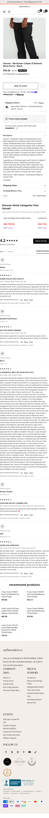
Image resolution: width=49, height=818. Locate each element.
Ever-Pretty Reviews (11, 687)
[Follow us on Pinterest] (24, 752)
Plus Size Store (25, 793)
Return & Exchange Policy (34, 682)
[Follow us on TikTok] (35, 752)
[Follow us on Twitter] (12, 752)
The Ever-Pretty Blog (11, 690)
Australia (14, 793)
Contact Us (31, 678)
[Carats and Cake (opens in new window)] (19, 762)
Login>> (10, 228)
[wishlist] (38, 11)
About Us (6, 678)
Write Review (41, 241)
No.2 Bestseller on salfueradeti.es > (16, 74)
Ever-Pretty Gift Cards (11, 735)
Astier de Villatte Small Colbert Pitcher (17, 218)
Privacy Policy (8, 681)
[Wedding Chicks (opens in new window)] (7, 762)
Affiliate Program (9, 738)
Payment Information (35, 693)
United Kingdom (28, 791)
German (6, 793)
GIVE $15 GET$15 (9, 728)
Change (41, 102)
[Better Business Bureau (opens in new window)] (19, 782)
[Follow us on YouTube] (29, 752)
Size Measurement (34, 699)
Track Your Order (33, 690)
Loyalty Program (9, 725)
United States (15, 791)
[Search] (9, 12)
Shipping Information (35, 687)
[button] (42, 86)
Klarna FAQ (31, 702)
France (38, 791)
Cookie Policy (8, 684)
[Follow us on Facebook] (6, 752)
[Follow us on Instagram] (18, 752)
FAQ (28, 696)
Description (7, 135)
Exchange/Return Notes (12, 191)
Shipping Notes (10, 185)
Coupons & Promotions (12, 731)
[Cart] (44, 12)
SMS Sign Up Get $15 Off (11, 720)
